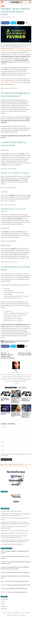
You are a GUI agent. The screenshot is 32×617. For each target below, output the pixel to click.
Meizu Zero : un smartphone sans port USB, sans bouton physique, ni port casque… (8, 355)
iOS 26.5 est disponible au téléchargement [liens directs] (17, 581)
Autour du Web (4, 599)
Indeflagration (4, 606)
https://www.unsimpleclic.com (16, 372)
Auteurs (8, 612)
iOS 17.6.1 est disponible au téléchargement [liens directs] (16, 588)
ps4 (8, 342)
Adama (2, 581)
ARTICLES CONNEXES (10, 387)
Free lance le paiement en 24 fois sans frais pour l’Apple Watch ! (17, 572)
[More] (26, 22)
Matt (2, 551)
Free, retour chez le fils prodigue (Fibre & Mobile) (17, 592)
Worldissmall (4, 608)
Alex (3, 17)
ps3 (6, 342)
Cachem (3, 601)
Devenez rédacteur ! (16, 612)
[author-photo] (16, 365)
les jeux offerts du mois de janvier (9, 82)
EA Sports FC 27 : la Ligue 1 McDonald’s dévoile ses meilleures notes (5, 399)
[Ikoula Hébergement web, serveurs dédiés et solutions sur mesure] (16, 495)
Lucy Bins (3, 567)
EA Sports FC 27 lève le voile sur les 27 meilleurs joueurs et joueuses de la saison (26, 399)
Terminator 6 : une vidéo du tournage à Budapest (24, 353)
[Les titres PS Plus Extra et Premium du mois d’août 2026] (5, 408)
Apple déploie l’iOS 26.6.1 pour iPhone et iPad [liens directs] (14, 530)
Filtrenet (3, 604)
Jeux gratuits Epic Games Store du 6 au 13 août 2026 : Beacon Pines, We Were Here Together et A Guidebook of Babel (26, 415)
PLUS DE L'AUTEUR (22, 387)
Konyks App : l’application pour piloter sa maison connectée (18, 584)
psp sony (12, 342)
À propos (4, 612)
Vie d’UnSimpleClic (26, 612)
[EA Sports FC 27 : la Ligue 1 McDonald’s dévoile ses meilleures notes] (5, 393)
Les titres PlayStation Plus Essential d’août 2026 (12, 544)
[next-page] (17, 420)
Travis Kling (3, 576)
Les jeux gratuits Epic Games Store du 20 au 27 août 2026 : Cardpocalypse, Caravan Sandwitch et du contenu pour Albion (16, 400)
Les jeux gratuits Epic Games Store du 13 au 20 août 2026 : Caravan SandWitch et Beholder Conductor (16, 414)
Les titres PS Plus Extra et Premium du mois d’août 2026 (5, 413)
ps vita (3, 342)
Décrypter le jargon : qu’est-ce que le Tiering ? (11, 511)
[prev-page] (15, 420)
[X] (16, 383)
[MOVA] (16, 501)
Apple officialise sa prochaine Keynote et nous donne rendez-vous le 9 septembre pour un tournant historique (16, 514)
